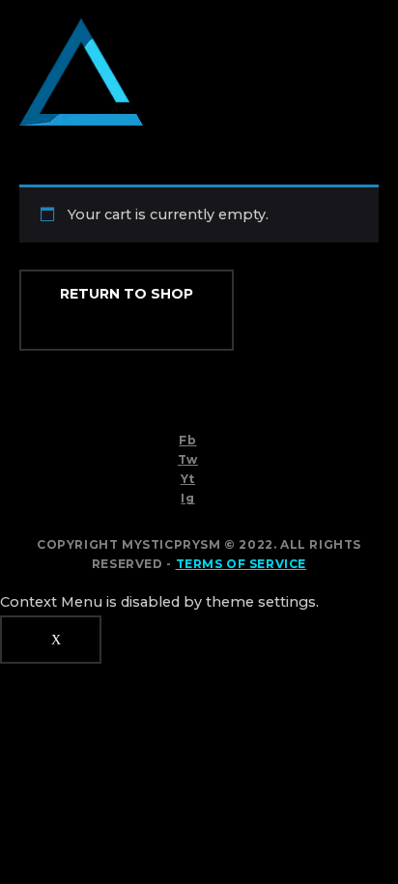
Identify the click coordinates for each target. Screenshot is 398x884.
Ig (187, 498)
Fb (187, 440)
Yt (188, 478)
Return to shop (126, 293)
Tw (188, 459)
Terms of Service (241, 563)
